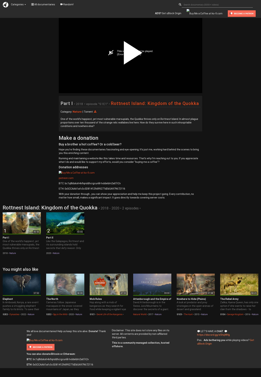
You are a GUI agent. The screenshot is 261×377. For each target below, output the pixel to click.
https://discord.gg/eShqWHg (213, 334)
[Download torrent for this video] (95, 111)
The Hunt (188, 314)
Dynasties (14, 314)
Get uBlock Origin (168, 13)
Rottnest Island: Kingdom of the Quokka (155, 103)
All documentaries (44, 4)
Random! (68, 4)
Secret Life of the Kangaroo (109, 314)
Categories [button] (17, 4)
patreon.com (66, 178)
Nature (12, 253)
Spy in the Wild (60, 314)
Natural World (139, 314)
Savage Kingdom (235, 314)
